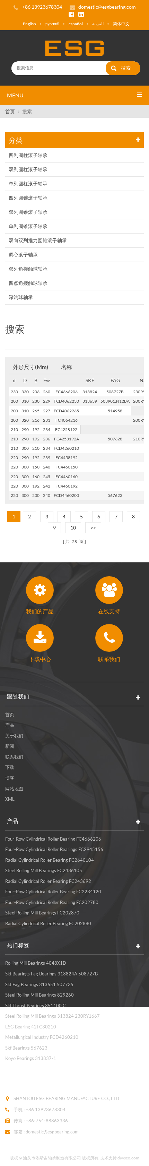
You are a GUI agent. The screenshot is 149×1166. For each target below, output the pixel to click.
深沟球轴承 (21, 297)
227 (46, 410)
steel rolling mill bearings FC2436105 (43, 870)
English (29, 23)
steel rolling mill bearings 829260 (39, 995)
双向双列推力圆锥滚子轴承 (38, 240)
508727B (115, 391)
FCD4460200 (66, 495)
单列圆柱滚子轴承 (28, 183)
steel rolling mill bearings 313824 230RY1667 (52, 1016)
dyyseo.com (128, 1157)
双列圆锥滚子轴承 (28, 212)
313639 (89, 401)
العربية (98, 23)
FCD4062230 (66, 401)
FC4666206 (66, 391)
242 (46, 486)
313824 (89, 391)
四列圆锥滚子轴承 (28, 198)
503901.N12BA (115, 401)
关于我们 (14, 735)
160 (36, 476)
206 (36, 391)
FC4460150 (66, 467)
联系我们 (14, 757)
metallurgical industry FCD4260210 (41, 1037)
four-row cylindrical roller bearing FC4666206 (53, 839)
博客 (9, 778)
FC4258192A (66, 438)
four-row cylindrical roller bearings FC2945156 (54, 849)
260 (46, 391)
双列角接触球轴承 (28, 269)
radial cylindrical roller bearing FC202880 (48, 923)
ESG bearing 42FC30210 (30, 1026)
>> (93, 528)
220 (14, 457)
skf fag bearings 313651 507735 (39, 984)
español (76, 23)
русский (52, 23)
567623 (115, 495)
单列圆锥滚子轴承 (28, 226)
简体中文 (121, 23)
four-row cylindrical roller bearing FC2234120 (53, 891)
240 (46, 467)
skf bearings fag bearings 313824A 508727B (51, 973)
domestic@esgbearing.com (107, 7)
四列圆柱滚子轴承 (28, 155)
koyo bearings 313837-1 (30, 1058)
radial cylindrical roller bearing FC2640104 (49, 860)
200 (14, 401)
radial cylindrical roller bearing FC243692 (48, 881)
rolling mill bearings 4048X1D (35, 963)
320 (25, 420)
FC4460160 (66, 476)
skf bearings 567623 (26, 1048)
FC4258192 (66, 429)
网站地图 (14, 788)
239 (46, 457)
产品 (9, 725)
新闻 (9, 746)
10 (73, 528)
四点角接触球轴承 (28, 283)
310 (25, 401)
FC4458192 (66, 457)
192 (36, 429)
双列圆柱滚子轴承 (28, 169)
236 (46, 438)
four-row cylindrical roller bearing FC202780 (51, 902)
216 (36, 420)
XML (10, 799)
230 (14, 391)
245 (46, 476)
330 (25, 391)
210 (14, 429)
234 (46, 429)
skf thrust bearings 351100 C (35, 1005)
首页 (10, 111)
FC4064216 (66, 420)
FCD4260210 (66, 448)
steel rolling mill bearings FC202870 (42, 912)
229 (46, 401)
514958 (115, 410)
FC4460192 (66, 486)
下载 (9, 767)
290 (25, 429)
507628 (115, 438)
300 (25, 448)
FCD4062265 (66, 410)
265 (36, 410)
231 (46, 420)
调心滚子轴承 (23, 254)
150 (36, 467)
